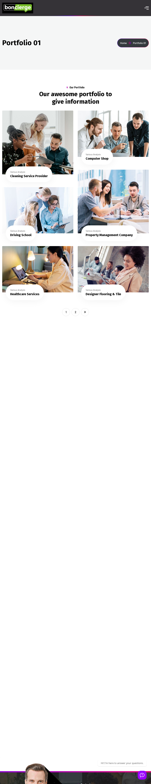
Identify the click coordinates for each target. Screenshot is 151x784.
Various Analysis (17, 172)
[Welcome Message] (142, 775)
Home (123, 43)
